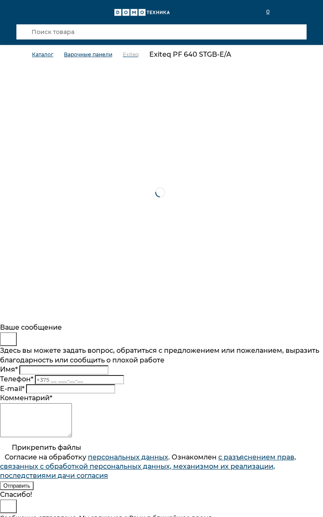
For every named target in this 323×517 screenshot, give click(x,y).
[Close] (8, 339)
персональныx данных (128, 457)
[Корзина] (302, 12)
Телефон (16, 379)
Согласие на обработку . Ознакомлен (148, 466)
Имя (9, 369)
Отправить (16, 486)
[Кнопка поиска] (24, 31)
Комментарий (26, 398)
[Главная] (24, 55)
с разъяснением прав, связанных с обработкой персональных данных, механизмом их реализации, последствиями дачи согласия (148, 466)
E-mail (12, 389)
